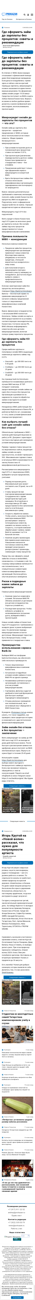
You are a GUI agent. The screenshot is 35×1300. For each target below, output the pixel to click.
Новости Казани (9, 1074)
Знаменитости (8, 831)
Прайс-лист (17, 1216)
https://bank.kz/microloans (21, 291)
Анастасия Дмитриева (11, 45)
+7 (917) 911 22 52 (16, 1209)
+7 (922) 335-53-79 (16, 1222)
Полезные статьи (18, 712)
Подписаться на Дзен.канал (17, 52)
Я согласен (17, 1297)
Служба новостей (9, 856)
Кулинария (7, 1049)
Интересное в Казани (10, 1179)
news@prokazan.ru (16, 1225)
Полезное (7, 27)
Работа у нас (16, 1229)
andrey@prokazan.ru (16, 1212)
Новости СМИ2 (7, 788)
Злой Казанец (7, 972)
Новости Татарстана (10, 1010)
